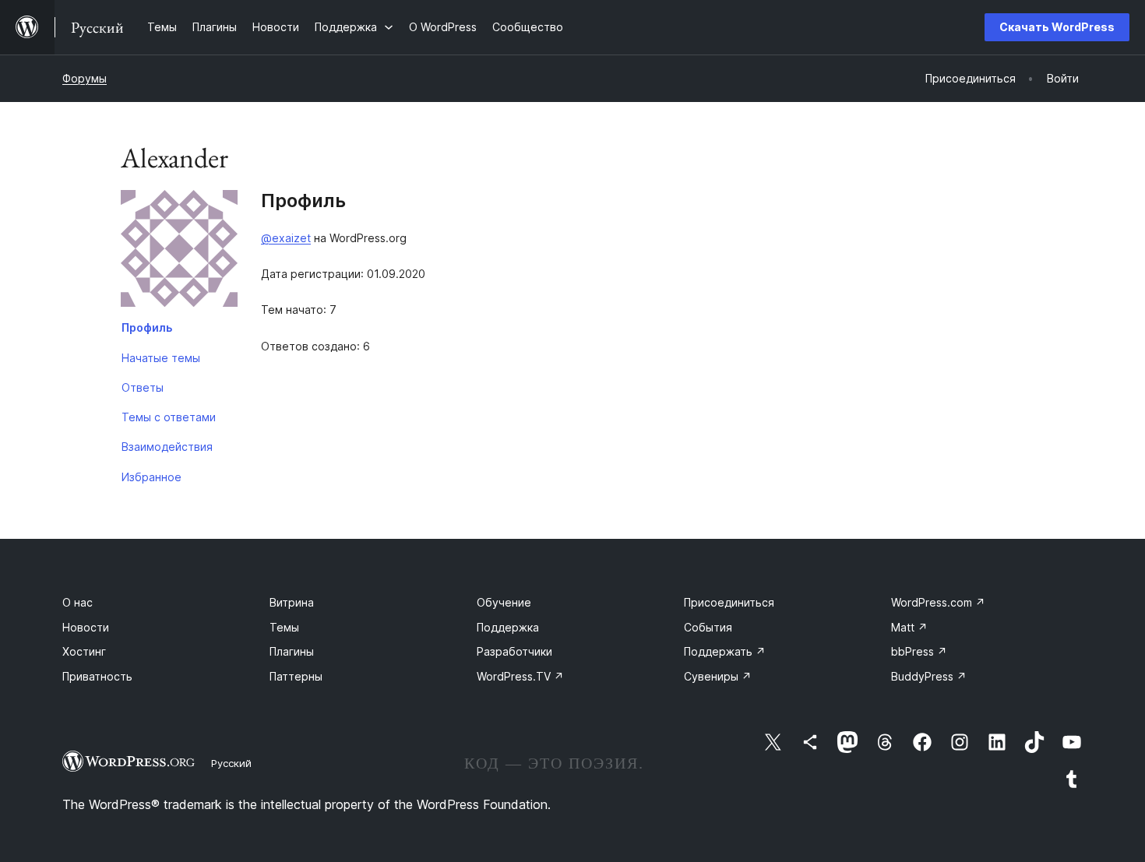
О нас (77, 602)
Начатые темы (161, 357)
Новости (85, 627)
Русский (231, 763)
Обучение (504, 602)
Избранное (151, 477)
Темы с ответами (169, 417)
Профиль (147, 327)
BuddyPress (929, 676)
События (708, 627)
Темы (284, 627)
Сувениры (718, 676)
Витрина (292, 602)
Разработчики (514, 651)
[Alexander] (179, 251)
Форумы (84, 78)
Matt (909, 627)
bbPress (919, 651)
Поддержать (725, 651)
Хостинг (84, 651)
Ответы (143, 387)
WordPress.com (938, 602)
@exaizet (286, 238)
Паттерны (296, 676)
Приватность (97, 676)
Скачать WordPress (1057, 26)
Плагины (292, 651)
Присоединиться (729, 602)
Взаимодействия (167, 446)
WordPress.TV (520, 676)
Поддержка (508, 627)
